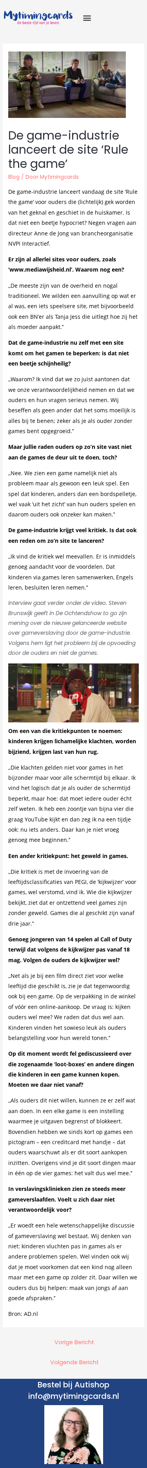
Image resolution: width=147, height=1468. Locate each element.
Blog (14, 177)
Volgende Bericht (74, 1362)
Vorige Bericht (74, 1342)
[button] (86, 17)
